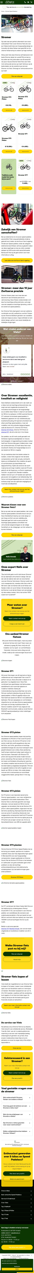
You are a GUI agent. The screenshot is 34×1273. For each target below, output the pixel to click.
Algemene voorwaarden (10, 1258)
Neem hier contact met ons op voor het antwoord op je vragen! (17, 490)
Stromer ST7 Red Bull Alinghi (10, 929)
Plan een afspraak (17, 76)
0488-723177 (5, 1233)
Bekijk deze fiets (8, 110)
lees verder (10, 367)
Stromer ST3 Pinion (7, 430)
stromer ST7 (5, 432)
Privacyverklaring (23, 1258)
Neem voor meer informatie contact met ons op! (17, 1006)
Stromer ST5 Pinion (17, 877)
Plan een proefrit (17, 1078)
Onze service (17, 1048)
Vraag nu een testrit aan (17, 624)
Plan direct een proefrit (17, 1173)
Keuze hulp (17, 959)
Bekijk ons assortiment (17, 1179)
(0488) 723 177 (25, 2)
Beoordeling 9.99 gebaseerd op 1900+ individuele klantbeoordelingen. (17, 1145)
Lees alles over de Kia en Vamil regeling (17, 260)
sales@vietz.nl (15, 1233)
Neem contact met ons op (17, 618)
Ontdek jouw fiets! (8, 188)
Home (2, 11)
